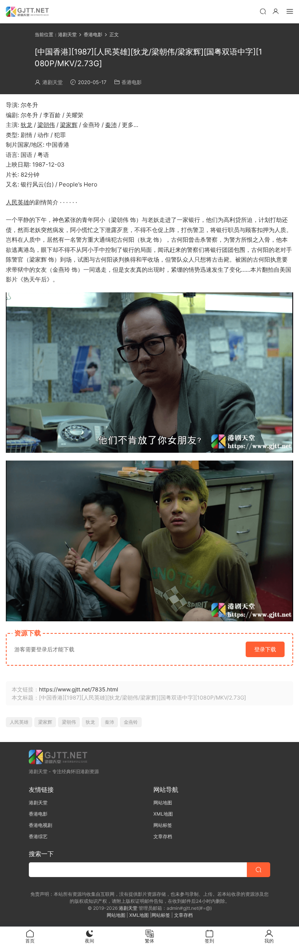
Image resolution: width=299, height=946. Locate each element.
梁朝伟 (46, 124)
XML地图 (163, 814)
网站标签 (162, 825)
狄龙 (26, 124)
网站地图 (162, 802)
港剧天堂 (52, 82)
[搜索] (262, 11)
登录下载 (265, 649)
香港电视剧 (40, 825)
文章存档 (162, 836)
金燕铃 (131, 722)
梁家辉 (68, 124)
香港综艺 (38, 836)
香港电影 (131, 82)
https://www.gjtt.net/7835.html (78, 689)
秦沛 (111, 124)
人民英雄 (17, 202)
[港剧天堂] (27, 11)
